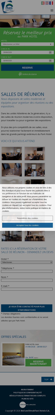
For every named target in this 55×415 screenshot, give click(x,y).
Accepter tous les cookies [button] (27, 225)
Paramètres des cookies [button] (27, 218)
